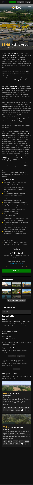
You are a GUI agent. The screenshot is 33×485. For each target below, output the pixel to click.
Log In (20, 2)
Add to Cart (16, 271)
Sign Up (28, 2)
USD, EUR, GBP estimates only (16, 263)
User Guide (6, 312)
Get (12, 2)
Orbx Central (13, 322)
